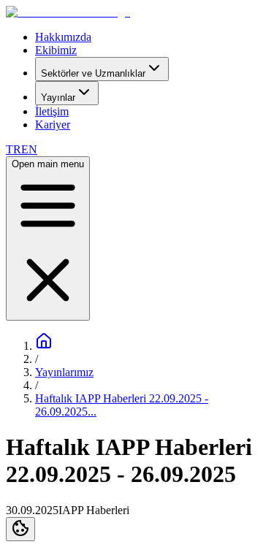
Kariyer (52, 124)
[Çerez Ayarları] (20, 529)
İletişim (52, 111)
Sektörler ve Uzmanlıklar (93, 73)
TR (13, 149)
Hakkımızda (63, 37)
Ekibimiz (56, 50)
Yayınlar (58, 97)
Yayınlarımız (64, 372)
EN (29, 149)
